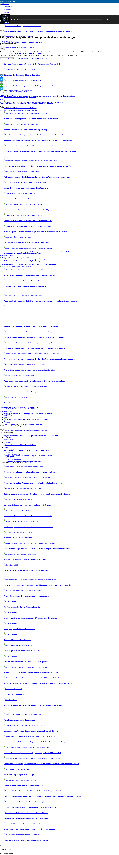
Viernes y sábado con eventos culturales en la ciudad (23, 786)
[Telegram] (59, 88)
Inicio (5, 18)
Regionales (10, 456)
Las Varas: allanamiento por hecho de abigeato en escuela (26, 570)
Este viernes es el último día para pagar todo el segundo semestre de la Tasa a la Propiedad (38, 31)
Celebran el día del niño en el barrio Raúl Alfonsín (23, 75)
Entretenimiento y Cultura (10, 711)
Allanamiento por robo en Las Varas (18, 538)
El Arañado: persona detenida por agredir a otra (22, 253)
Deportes (6, 576)
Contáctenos (7, 414)
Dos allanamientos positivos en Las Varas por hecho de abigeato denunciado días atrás (37, 549)
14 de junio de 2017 (6, 41)
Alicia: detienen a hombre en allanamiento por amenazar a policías (29, 472)
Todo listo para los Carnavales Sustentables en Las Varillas (26, 840)
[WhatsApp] (59, 85)
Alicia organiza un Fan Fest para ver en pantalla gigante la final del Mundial (33, 483)
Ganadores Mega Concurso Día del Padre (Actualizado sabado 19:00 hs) (31, 731)
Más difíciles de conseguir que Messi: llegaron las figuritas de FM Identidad (32, 753)
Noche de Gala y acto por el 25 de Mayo (19, 775)
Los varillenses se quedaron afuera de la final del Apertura (26, 662)
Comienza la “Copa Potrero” (15, 694)
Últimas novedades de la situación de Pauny (20, 108)
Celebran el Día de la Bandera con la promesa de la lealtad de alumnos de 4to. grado (36, 742)
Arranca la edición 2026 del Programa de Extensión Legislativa (28, 414)
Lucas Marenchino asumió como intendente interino (23, 425)
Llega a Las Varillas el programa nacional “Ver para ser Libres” (28, 86)
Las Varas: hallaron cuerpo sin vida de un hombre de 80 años (27, 505)
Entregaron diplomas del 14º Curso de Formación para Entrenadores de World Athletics (37, 585)
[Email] (59, 82)
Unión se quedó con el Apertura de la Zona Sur (22, 651)
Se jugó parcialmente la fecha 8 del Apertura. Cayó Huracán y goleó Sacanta (33, 705)
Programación (7, 9)
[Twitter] (59, 79)
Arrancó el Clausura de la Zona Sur (17, 640)
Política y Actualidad (13, 454)
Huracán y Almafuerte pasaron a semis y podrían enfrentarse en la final (31, 672)
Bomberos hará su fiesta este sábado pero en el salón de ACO (27, 818)
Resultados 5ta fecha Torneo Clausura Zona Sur (22, 607)
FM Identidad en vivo (10, 416)
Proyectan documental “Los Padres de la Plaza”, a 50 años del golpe (30, 807)
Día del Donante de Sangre (24, 90)
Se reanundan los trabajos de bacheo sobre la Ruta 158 (25, 559)
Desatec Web (28, 426)
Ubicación (6, 12)
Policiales (10, 452)
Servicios (6, 444)
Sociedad (10, 451)
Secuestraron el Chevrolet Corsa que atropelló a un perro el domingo (30, 264)
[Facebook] (59, 76)
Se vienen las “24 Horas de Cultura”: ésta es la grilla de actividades (29, 829)
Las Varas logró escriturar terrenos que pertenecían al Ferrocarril (28, 527)
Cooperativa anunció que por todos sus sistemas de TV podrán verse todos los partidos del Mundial (41, 764)
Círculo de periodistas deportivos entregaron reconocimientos (27, 596)
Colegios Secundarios (10, 90)
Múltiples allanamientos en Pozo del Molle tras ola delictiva (26, 450)
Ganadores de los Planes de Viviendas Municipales (23, 53)
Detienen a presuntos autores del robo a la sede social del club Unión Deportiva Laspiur (37, 494)
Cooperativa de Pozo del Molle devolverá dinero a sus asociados (28, 516)
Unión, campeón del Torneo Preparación (19, 629)
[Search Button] (18, 30)
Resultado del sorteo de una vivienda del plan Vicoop (24, 42)
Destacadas (10, 449)
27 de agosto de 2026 (6, 255)
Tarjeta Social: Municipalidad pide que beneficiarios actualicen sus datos (31, 436)
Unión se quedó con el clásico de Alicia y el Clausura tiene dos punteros (31, 618)
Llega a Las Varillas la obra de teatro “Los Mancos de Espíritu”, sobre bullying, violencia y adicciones (42, 796)
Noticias (6, 447)
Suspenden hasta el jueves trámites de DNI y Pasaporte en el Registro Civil (32, 64)
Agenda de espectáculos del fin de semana (19, 720)
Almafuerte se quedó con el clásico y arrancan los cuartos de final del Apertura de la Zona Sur (39, 683)
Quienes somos (8, 6)
